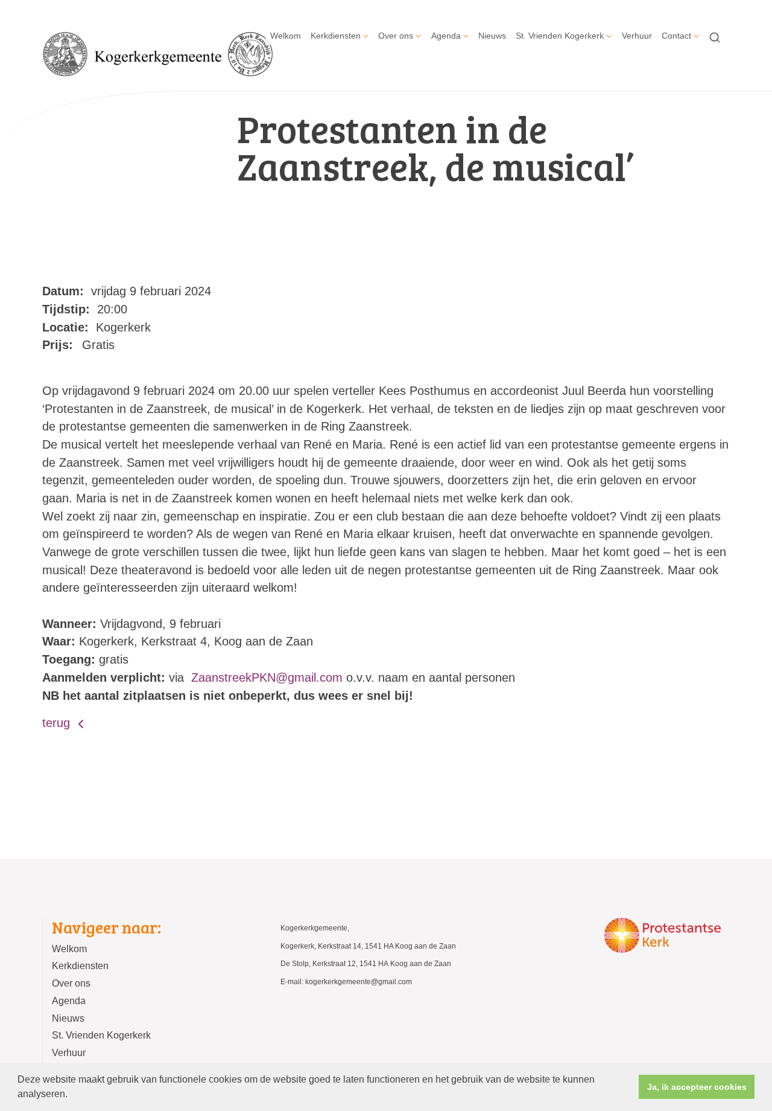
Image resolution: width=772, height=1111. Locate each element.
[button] (72, 1095)
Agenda (446, 35)
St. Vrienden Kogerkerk (560, 35)
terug (58, 722)
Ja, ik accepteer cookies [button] (697, 1087)
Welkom (285, 35)
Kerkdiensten (336, 35)
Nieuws (492, 35)
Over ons (395, 35)
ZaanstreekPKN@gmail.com (267, 677)
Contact (676, 35)
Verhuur (637, 35)
